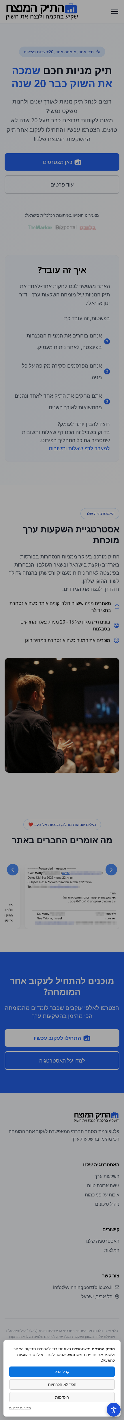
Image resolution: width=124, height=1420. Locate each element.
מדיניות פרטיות (20, 1408)
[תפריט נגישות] (114, 1410)
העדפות (62, 1397)
